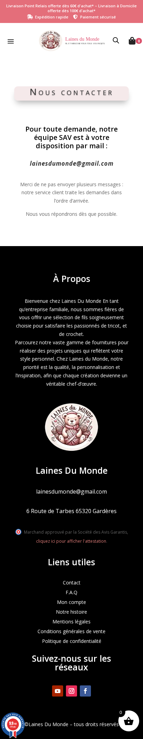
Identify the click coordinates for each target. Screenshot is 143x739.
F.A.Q (71, 592)
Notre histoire (71, 611)
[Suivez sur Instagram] (71, 691)
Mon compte (71, 602)
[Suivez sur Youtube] (57, 691)
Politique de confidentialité (71, 641)
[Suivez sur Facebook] (85, 691)
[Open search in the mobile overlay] (116, 40)
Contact (72, 582)
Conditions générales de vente (71, 631)
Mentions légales (71, 621)
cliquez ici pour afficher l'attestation (71, 541)
